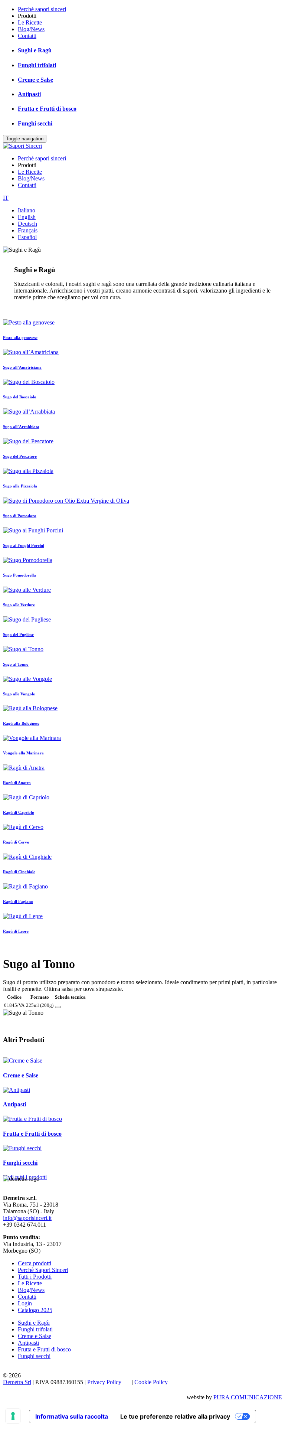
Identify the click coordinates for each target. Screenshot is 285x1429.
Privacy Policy (104, 1382)
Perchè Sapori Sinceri (43, 1270)
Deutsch (27, 224)
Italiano (26, 210)
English (27, 217)
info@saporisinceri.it (27, 1218)
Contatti (27, 36)
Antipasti (29, 94)
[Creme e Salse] (22, 1060)
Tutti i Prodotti (35, 1276)
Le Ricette (30, 22)
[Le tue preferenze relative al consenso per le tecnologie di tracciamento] (13, 1416)
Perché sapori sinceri (42, 9)
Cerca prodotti (34, 1263)
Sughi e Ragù (35, 50)
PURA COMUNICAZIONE (247, 1397)
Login (25, 1303)
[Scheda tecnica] (58, 1007)
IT (6, 198)
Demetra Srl (17, 1382)
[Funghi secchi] (22, 1148)
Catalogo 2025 (35, 1310)
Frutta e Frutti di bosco (47, 108)
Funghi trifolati (37, 65)
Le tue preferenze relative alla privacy (175, 1416)
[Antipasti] (16, 1090)
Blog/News (31, 29)
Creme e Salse (35, 79)
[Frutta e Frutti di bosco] (32, 1119)
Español (27, 237)
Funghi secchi (35, 123)
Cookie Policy (151, 1382)
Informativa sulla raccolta (71, 1416)
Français (27, 230)
